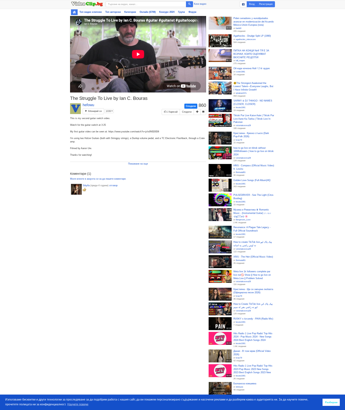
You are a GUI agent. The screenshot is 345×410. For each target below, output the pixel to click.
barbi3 (238, 28)
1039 (108, 111)
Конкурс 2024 (166, 12)
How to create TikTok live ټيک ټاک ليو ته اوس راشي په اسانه (252, 244)
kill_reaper (240, 60)
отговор (113, 185)
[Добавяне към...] (197, 112)
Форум (192, 12)
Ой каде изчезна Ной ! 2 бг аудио (251, 68)
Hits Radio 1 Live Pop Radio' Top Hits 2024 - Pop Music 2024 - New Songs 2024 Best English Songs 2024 (252, 336)
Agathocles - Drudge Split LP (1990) (252, 35)
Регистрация (266, 4)
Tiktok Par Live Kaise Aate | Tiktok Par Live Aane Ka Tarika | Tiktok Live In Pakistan (253, 118)
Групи (181, 12)
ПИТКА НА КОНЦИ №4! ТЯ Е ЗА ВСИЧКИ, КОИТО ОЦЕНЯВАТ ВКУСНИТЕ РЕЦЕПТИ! (251, 54)
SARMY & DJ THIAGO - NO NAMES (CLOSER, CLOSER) (252, 102)
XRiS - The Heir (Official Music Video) (253, 256)
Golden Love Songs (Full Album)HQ (251, 180)
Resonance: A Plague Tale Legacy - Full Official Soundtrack (251, 229)
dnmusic (239, 387)
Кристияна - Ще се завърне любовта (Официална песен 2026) (253, 291)
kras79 (239, 140)
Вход (252, 4)
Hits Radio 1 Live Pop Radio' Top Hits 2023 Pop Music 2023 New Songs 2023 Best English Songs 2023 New (252, 369)
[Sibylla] (76, 189)
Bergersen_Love (243, 220)
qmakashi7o (241, 93)
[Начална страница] (74, 12)
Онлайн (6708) (148, 12)
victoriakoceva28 (243, 125)
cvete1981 (240, 72)
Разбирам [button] (331, 402)
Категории (130, 12)
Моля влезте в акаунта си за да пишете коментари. (98, 178)
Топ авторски (113, 12)
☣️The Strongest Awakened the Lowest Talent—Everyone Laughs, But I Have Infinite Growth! (253, 86)
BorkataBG (241, 172)
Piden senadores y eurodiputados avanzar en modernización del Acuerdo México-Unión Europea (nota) (253, 21)
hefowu (88, 105)
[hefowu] (75, 108)
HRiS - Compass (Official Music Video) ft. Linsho (253, 167)
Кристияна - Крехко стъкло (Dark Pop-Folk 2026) (251, 135)
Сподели (191, 106)
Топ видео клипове (90, 12)
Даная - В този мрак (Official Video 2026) (252, 353)
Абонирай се (94, 111)
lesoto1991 (240, 107)
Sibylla (86, 185)
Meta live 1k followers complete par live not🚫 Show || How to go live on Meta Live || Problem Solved (252, 274)
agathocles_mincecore (246, 39)
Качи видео (200, 4)
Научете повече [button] (77, 404)
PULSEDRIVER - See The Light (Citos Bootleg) (253, 197)
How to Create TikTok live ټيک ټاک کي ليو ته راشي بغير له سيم (253, 306)
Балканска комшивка (244, 383)
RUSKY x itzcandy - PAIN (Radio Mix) (253, 318)
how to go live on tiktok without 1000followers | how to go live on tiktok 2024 (253, 151)
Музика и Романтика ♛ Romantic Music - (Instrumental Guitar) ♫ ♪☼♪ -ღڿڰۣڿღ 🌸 (252, 213)
